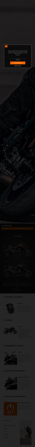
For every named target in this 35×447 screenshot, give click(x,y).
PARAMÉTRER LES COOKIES (17, 65)
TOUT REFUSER (18, 59)
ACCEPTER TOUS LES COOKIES (17, 62)
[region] (17, 56)
